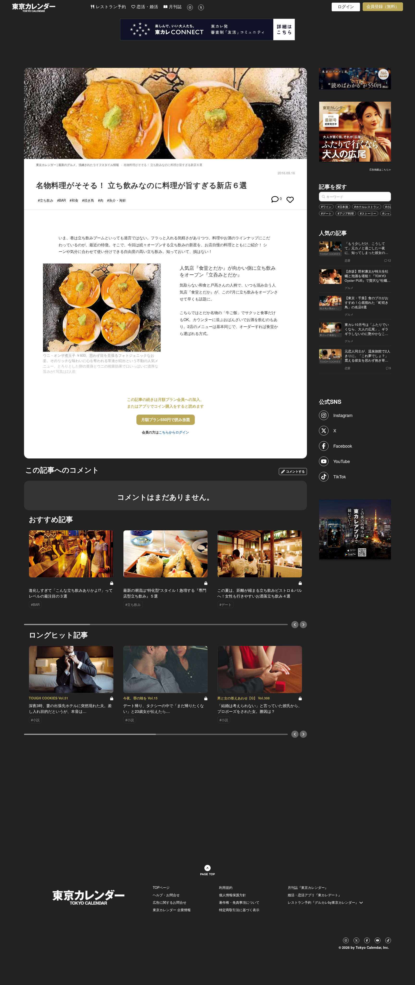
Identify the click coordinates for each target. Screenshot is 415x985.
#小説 (389, 207)
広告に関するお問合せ (169, 902)
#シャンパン (390, 213)
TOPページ (161, 887)
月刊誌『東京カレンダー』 (308, 887)
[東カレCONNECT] (207, 29)
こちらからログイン (174, 432)
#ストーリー (368, 213)
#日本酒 (343, 207)
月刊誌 (174, 7)
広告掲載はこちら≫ (380, 169)
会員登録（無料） (382, 6)
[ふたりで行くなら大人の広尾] (355, 131)
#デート (326, 213)
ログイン (346, 7)
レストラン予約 (110, 7)
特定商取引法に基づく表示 (239, 909)
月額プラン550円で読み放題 (165, 419)
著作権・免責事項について (239, 902)
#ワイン (326, 207)
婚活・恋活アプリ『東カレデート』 (315, 895)
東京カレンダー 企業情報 (172, 909)
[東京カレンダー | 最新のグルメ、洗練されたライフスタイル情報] (51, 7)
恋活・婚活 (146, 7)
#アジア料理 (346, 213)
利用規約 (225, 887)
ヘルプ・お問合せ (166, 895)
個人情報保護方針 (232, 895)
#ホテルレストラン (366, 207)
